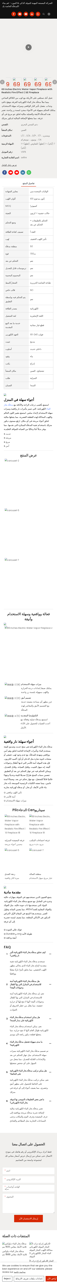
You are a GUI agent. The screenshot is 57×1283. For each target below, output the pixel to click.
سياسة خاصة (20, 1272)
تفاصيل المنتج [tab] (29, 183)
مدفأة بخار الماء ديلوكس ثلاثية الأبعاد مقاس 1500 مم (14, 1253)
